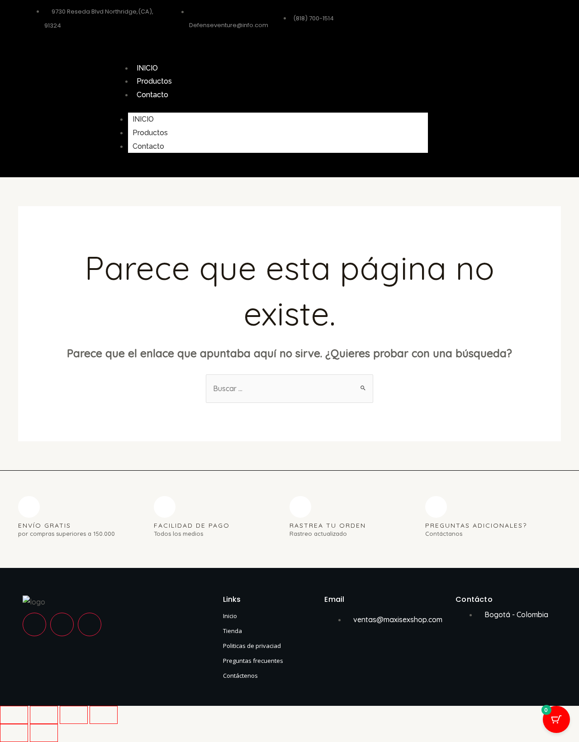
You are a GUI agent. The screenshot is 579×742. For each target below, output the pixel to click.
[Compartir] (74, 715)
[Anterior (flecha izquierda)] (14, 733)
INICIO (147, 68)
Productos (154, 81)
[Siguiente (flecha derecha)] (44, 733)
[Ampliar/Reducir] (14, 715)
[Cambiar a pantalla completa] (44, 715)
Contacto (152, 94)
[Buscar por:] (289, 388)
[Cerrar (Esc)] (104, 715)
